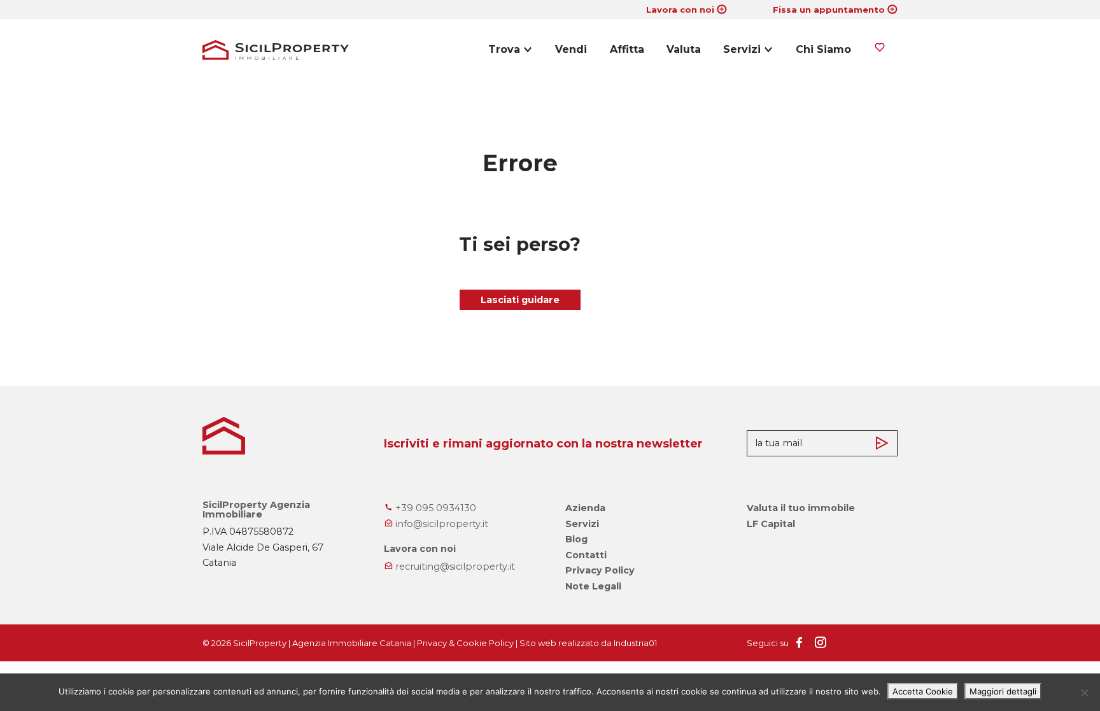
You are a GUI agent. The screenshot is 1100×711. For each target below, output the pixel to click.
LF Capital (771, 524)
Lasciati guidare (520, 300)
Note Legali (593, 586)
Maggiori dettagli (1003, 691)
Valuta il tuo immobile (801, 508)
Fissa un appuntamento (829, 9)
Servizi (742, 49)
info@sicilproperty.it (440, 524)
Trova (504, 49)
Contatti (586, 555)
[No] (1084, 692)
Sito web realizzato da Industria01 (588, 643)
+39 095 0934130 (434, 508)
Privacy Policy (600, 570)
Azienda (585, 508)
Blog (576, 539)
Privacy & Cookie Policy (465, 643)
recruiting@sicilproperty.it (454, 566)
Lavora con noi (680, 9)
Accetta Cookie (922, 691)
